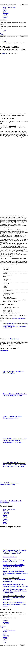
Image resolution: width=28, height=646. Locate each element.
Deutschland (6, 513)
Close (1, 627)
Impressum (5, 622)
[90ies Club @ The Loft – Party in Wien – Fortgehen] (15, 361)
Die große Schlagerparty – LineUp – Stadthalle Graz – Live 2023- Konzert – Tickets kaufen (15, 590)
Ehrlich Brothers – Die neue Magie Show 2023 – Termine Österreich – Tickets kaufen (14, 597)
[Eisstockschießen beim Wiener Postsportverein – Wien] (15, 406)
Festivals (5, 14)
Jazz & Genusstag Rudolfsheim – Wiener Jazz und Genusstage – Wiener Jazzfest (15, 573)
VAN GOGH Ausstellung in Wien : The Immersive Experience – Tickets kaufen (14, 604)
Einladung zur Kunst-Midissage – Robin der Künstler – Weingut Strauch (15, 585)
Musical (5, 8)
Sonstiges (5, 520)
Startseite (5, 620)
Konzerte (5, 15)
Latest (4, 30)
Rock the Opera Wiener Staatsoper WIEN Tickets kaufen (14, 560)
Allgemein (4, 350)
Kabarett (5, 10)
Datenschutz (6, 623)
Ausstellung (6, 13)
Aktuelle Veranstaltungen (9, 7)
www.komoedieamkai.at (19, 318)
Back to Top (3, 626)
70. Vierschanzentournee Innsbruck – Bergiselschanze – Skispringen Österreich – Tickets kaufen (15, 551)
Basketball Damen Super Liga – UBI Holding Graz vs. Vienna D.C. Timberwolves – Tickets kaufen (15, 440)
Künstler (5, 17)
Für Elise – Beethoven (10, 557)
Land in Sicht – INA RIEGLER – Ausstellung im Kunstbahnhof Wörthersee (13, 566)
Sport (4, 11)
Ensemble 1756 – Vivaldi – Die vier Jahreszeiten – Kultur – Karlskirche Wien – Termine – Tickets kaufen (14, 464)
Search (22, 4)
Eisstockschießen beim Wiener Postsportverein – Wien (12, 417)
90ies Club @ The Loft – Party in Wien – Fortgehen (13, 372)
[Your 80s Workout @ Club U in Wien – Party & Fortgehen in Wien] (15, 383)
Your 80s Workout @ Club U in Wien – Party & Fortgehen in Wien (15, 394)
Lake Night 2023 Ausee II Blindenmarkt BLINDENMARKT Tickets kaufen (14, 579)
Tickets (5, 523)
